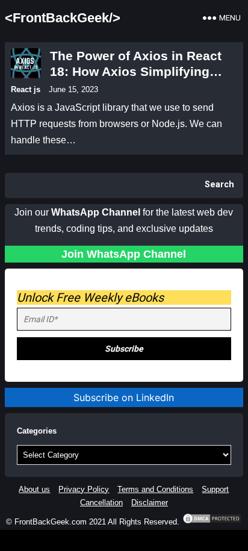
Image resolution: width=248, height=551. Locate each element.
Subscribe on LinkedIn (123, 397)
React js (25, 89)
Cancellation (101, 502)
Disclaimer (149, 502)
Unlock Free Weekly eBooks (90, 297)
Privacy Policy (83, 489)
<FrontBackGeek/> (62, 17)
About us (34, 489)
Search (219, 184)
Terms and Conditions (155, 489)
